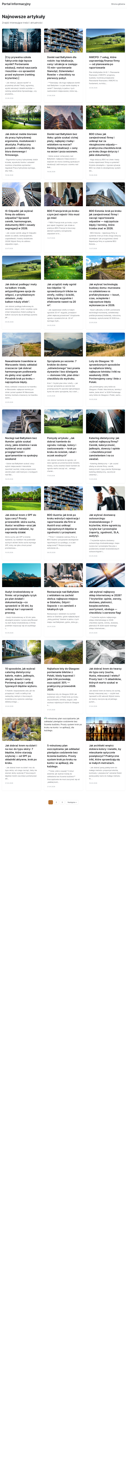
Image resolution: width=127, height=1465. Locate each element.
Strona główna (118, 4)
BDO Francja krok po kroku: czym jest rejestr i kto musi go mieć (63, 214)
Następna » (72, 802)
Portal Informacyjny (16, 4)
